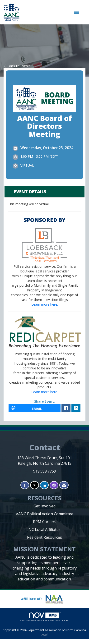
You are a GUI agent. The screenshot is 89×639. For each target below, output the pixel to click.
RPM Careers (44, 521)
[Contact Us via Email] (64, 485)
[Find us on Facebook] (24, 485)
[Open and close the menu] (52, 12)
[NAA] (56, 599)
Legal (44, 634)
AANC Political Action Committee (44, 513)
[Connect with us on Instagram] (54, 485)
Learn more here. (44, 304)
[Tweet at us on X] (34, 485)
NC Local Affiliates (44, 529)
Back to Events (19, 66)
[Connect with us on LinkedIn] (44, 485)
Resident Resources (44, 537)
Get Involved (44, 506)
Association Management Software (44, 620)
